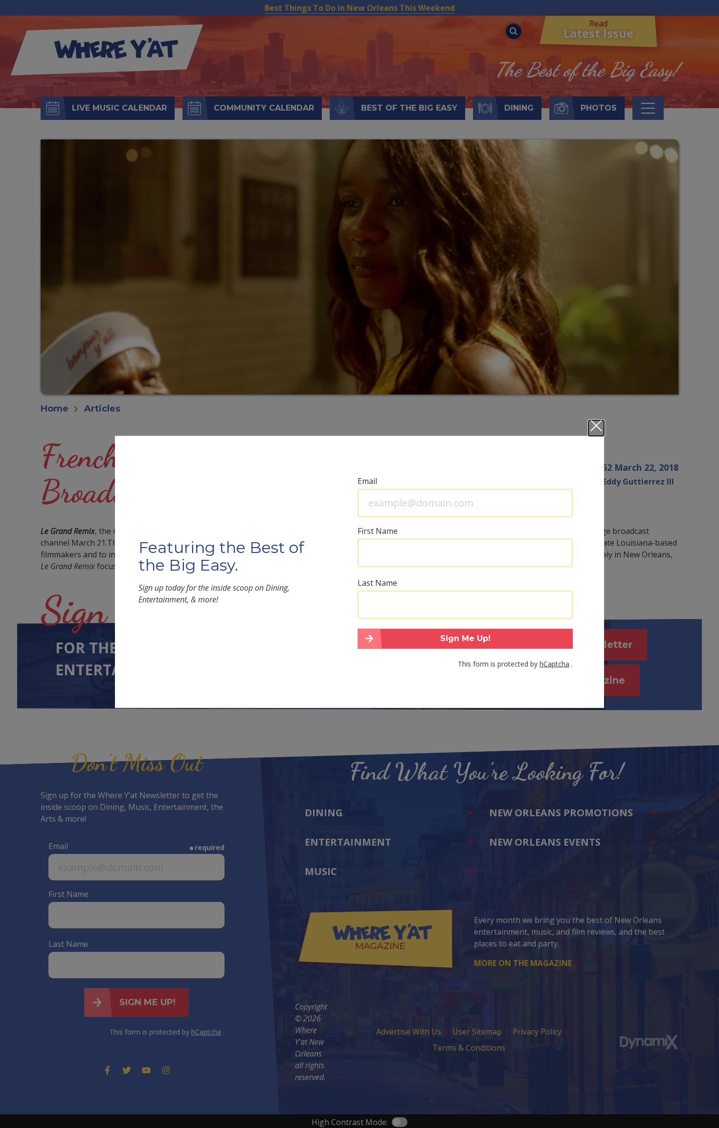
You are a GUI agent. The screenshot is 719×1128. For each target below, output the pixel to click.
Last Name (377, 582)
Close (596, 428)
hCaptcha (554, 663)
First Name (378, 530)
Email (367, 480)
